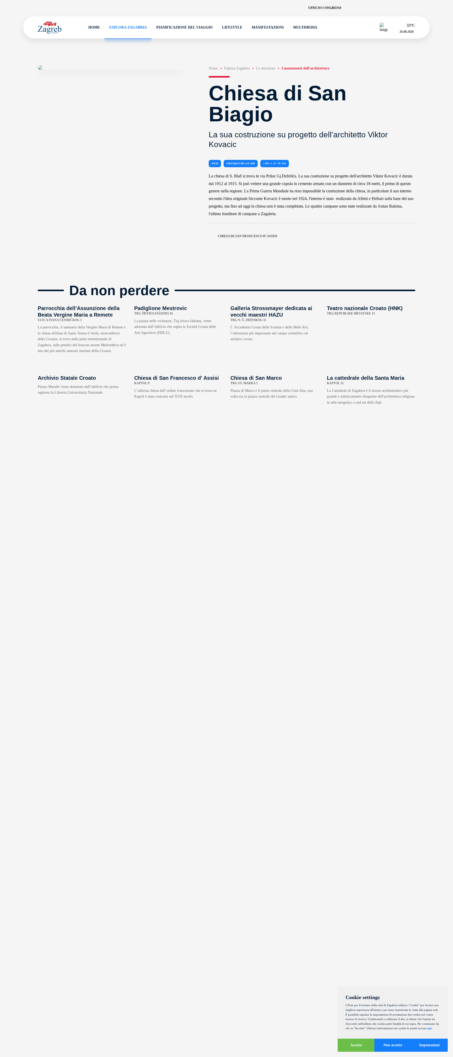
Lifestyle (232, 27)
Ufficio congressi (324, 8)
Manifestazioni (268, 27)
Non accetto (393, 1045)
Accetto (356, 1045)
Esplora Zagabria (128, 27)
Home (94, 27)
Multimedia (305, 27)
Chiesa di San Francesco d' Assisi (247, 236)
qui (430, 1028)
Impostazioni (429, 1045)
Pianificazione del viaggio (184, 27)
